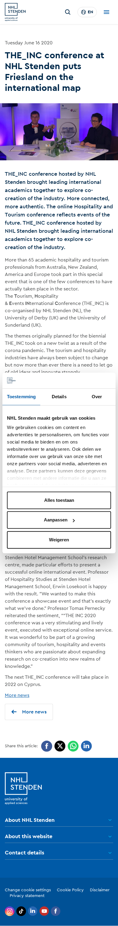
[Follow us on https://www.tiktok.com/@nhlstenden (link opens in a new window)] (21, 911)
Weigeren (59, 539)
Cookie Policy (70, 890)
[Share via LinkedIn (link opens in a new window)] (86, 746)
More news (17, 695)
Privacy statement (27, 896)
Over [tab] (97, 396)
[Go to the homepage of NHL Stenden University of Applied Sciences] (15, 12)
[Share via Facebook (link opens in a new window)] (46, 746)
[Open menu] (106, 12)
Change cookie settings (28, 890)
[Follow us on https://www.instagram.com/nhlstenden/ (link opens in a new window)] (10, 911)
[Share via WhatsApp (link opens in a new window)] (73, 746)
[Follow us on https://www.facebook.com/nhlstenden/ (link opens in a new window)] (56, 911)
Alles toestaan (59, 500)
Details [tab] (59, 396)
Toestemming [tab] (21, 396)
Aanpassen (55, 520)
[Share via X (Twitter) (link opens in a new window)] (59, 746)
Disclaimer (100, 890)
